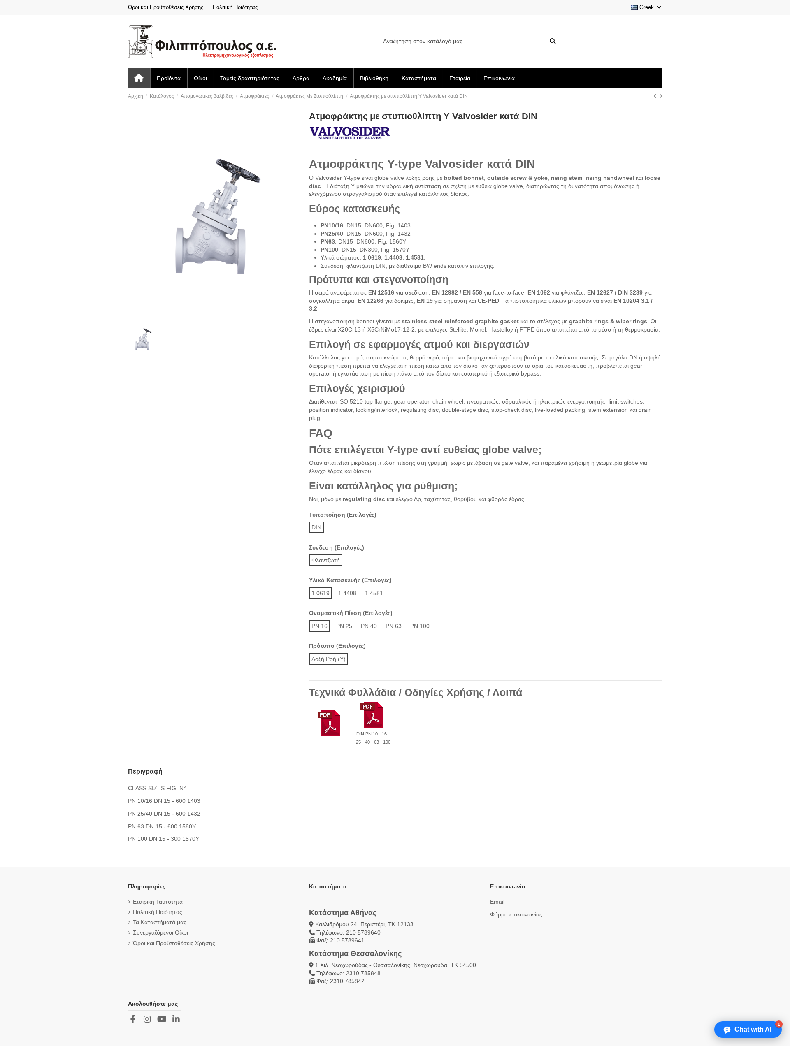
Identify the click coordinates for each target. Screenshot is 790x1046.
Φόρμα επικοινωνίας (516, 914)
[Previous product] (656, 96)
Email (497, 901)
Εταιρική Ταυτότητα (158, 901)
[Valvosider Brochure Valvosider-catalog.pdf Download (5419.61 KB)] (330, 724)
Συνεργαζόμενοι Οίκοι (160, 932)
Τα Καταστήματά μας (159, 922)
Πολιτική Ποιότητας (235, 7)
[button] (748, 1029)
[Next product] (660, 96)
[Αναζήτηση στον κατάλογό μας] (552, 41)
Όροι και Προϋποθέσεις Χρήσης (166, 7)
